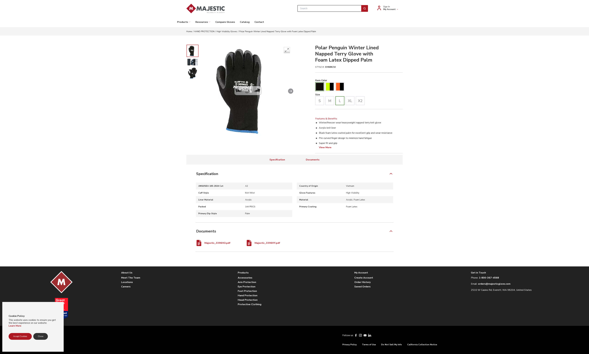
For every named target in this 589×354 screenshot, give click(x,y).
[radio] (319, 86)
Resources (201, 22)
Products (182, 22)
